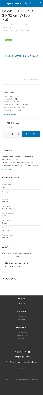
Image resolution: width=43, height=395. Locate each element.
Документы (21, 319)
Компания (21, 311)
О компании (21, 316)
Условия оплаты (21, 332)
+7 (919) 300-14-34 (22, 352)
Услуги (21, 303)
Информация (22, 327)
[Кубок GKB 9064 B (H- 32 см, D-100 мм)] (21, 56)
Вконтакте (21, 370)
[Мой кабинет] (35, 4)
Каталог (21, 299)
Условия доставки (21, 335)
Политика (21, 338)
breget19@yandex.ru (23, 357)
